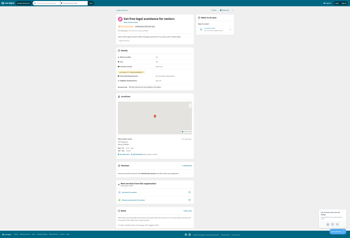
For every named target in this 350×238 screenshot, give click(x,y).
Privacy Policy (225, 235)
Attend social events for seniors (133, 200)
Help (33, 234)
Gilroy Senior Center (131, 22)
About (16, 234)
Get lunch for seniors (129, 192)
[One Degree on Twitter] (189, 234)
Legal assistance (122, 10)
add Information (25, 234)
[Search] (35, 3)
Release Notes (53, 234)
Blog (67, 234)
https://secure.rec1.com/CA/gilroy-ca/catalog (146, 87)
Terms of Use (235, 235)
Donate (62, 234)
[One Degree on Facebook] (186, 234)
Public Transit (187, 131)
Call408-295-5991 (209, 28)
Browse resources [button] (23, 3)
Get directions (124, 154)
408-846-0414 (137, 154)
